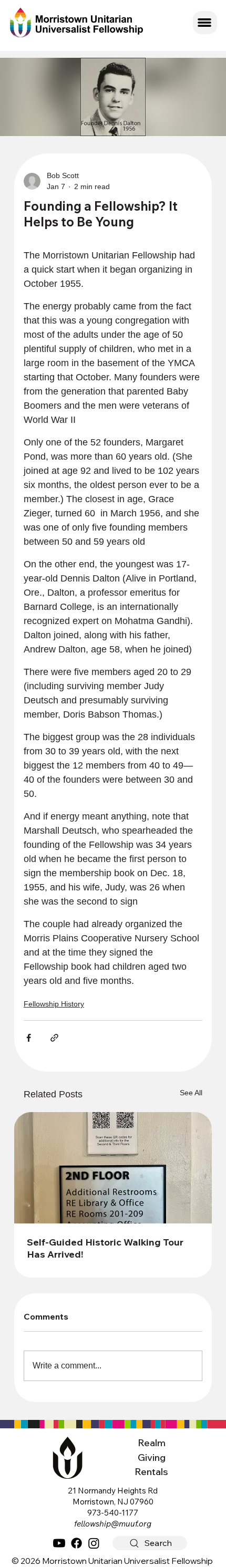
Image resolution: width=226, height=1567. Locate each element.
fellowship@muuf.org (112, 1524)
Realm (152, 1443)
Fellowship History (54, 1004)
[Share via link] (54, 1038)
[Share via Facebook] (29, 1038)
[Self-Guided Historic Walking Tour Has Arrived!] (113, 1167)
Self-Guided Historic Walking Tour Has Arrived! (105, 1248)
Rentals (151, 1472)
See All (191, 1092)
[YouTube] (59, 1543)
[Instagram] (94, 1543)
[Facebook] (76, 1543)
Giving (152, 1457)
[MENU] (205, 22)
